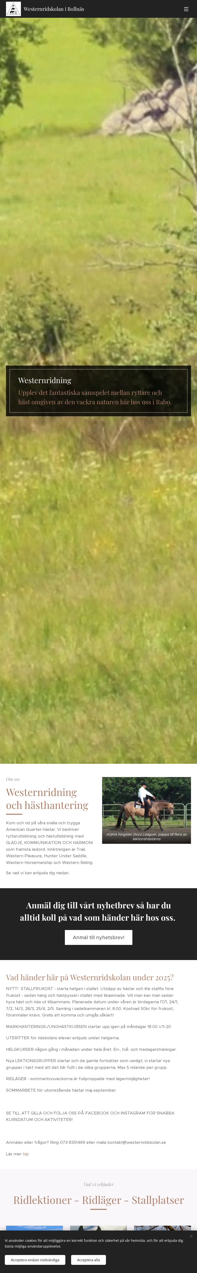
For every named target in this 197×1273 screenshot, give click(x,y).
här (26, 1154)
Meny (186, 9)
